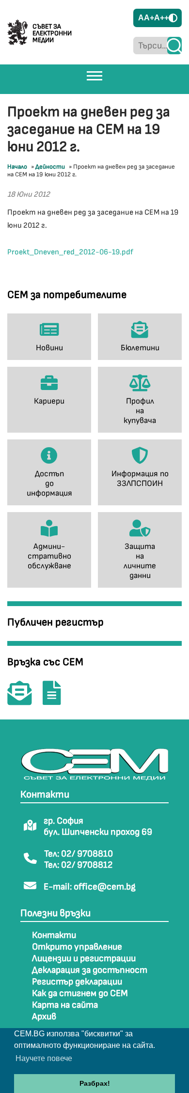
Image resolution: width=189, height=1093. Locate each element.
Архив (44, 1016)
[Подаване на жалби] (57, 699)
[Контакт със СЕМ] (24, 699)
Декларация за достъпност (89, 970)
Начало (17, 167)
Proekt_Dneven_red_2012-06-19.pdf (70, 252)
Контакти (54, 935)
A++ (161, 18)
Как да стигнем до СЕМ (80, 993)
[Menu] (94, 75)
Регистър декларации (77, 981)
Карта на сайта (65, 1005)
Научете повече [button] (44, 1058)
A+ (149, 18)
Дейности (50, 167)
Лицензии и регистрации (84, 958)
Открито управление (77, 946)
